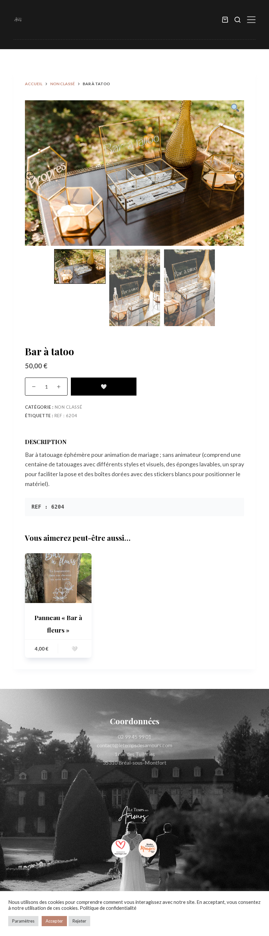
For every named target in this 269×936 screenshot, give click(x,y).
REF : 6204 (65, 415)
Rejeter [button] (79, 921)
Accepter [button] (54, 921)
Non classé (68, 407)
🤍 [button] (75, 649)
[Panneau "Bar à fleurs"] (58, 578)
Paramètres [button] (23, 921)
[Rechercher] (237, 20)
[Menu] (251, 19)
